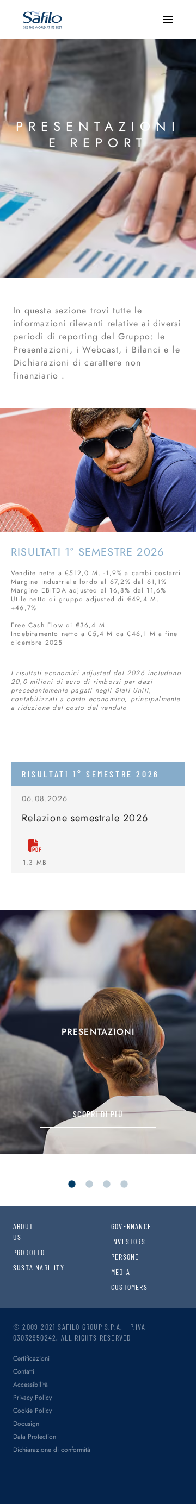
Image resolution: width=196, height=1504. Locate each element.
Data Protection (34, 1437)
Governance (118, 1226)
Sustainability (20, 1267)
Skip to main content (46, 10)
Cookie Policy (32, 1410)
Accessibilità (30, 1384)
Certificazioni (31, 1358)
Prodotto (20, 1252)
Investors (118, 1241)
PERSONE (118, 1256)
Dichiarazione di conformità (51, 1450)
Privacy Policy (32, 1397)
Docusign (26, 1424)
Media (118, 1271)
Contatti (23, 1371)
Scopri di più (98, 1114)
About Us (20, 1232)
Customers (118, 1287)
